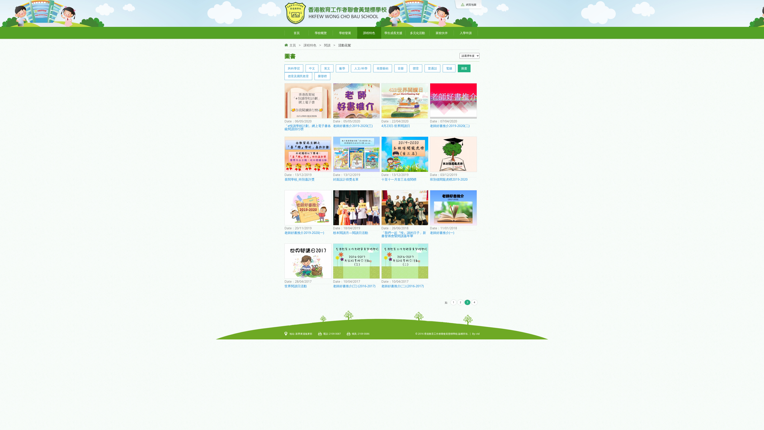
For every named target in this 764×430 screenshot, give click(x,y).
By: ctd (475, 333)
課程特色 (369, 33)
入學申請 (466, 33)
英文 (327, 68)
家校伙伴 (442, 33)
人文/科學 (360, 68)
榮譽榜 (322, 76)
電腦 (449, 68)
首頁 (297, 33)
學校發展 (345, 33)
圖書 (464, 68)
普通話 (432, 68)
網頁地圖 (471, 4)
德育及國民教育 (298, 76)
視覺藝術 (383, 68)
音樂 (401, 68)
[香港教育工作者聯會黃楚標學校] (336, 24)
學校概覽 (321, 33)
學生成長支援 (393, 33)
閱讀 (327, 45)
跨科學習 (294, 68)
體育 (416, 68)
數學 (342, 68)
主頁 (292, 45)
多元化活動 (417, 33)
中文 (312, 68)
